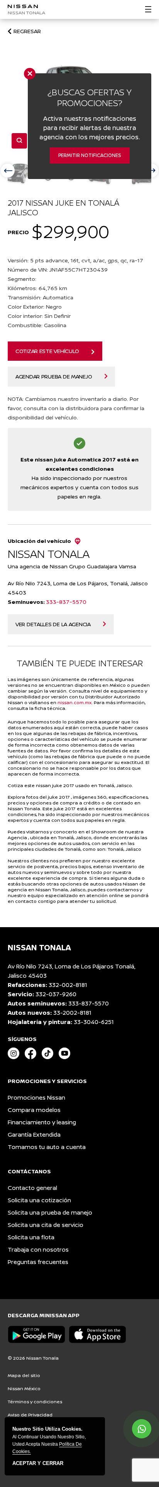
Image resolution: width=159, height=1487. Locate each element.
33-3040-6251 (94, 1022)
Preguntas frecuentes (38, 1262)
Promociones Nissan (36, 1097)
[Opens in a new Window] (13, 1054)
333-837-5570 (66, 601)
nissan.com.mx (74, 702)
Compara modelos (34, 1110)
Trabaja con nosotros (38, 1249)
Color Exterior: (35, 306)
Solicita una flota (31, 1237)
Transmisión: (40, 297)
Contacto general (32, 1188)
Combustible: (37, 325)
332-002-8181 (68, 985)
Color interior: (39, 315)
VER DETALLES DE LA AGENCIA (53, 624)
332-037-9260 (56, 994)
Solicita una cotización (39, 1200)
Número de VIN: (58, 269)
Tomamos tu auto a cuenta (47, 1147)
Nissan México (24, 1388)
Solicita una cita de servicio (45, 1225)
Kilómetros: (37, 288)
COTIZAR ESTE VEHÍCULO (47, 351)
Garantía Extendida (34, 1134)
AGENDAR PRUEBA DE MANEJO (53, 376)
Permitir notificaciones (89, 155)
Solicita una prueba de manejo (50, 1212)
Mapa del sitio (24, 1375)
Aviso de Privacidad (30, 1414)
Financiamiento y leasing (42, 1122)
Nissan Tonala (26, 12)
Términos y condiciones (35, 1401)
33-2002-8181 (72, 1013)
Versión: (75, 260)
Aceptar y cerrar (37, 1463)
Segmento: (23, 278)
